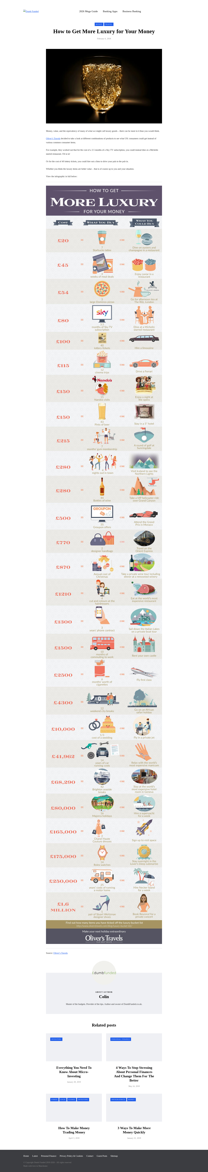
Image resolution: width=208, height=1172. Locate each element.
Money (99, 24)
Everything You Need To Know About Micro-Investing (74, 1072)
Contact (89, 1156)
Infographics (118, 1099)
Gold (62, 1099)
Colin (104, 996)
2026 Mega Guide (88, 11)
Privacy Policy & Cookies (71, 1156)
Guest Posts (102, 1156)
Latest (35, 1156)
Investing (56, 1039)
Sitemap (114, 1156)
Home (26, 1156)
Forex (54, 1099)
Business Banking (132, 11)
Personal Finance (120, 1039)
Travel (108, 24)
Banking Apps (110, 11)
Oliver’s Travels (53, 138)
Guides (71, 1099)
